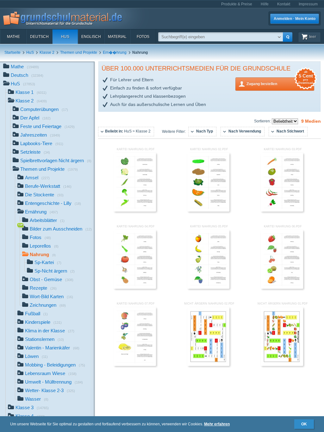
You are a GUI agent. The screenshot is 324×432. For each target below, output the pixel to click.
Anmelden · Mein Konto (294, 18)
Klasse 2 (47, 52)
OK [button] (304, 424)
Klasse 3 (32, 407)
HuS (65, 36)
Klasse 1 (31, 92)
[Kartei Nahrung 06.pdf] (282, 287)
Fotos (143, 36)
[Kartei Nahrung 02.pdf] (208, 210)
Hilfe (265, 4)
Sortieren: (263, 121)
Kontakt (283, 4)
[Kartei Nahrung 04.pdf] (135, 287)
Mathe (13, 36)
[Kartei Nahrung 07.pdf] (135, 364)
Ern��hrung (115, 52)
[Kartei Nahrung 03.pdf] (282, 210)
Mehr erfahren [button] (217, 424)
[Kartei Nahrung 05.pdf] (208, 287)
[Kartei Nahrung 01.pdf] (135, 210)
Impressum (308, 4)
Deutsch (39, 36)
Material (117, 36)
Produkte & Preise (236, 4)
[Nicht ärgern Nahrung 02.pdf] (208, 364)
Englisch (91, 36)
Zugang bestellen (279, 81)
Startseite (12, 52)
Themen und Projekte (78, 52)
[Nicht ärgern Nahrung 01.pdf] (282, 364)
